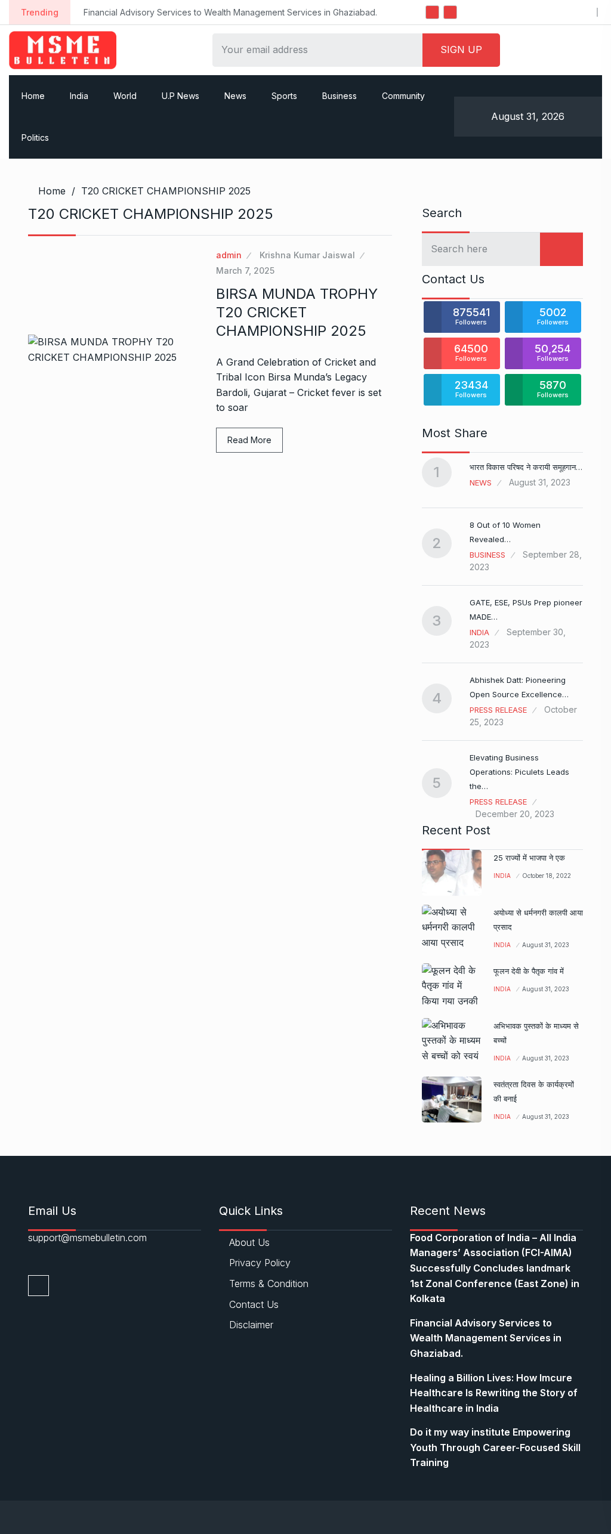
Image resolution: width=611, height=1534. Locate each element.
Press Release (498, 710)
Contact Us (254, 1304)
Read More (249, 440)
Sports (284, 96)
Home (33, 96)
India (79, 96)
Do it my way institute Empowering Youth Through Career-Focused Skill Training (495, 1447)
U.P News (180, 96)
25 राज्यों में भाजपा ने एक (529, 857)
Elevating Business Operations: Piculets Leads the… (519, 772)
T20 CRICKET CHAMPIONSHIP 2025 (166, 191)
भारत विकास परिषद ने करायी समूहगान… (526, 467)
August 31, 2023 (545, 944)
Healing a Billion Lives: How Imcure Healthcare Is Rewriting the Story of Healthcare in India (494, 1393)
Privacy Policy (260, 1263)
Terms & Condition (268, 1283)
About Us (249, 1242)
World (125, 96)
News (235, 96)
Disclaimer (251, 1325)
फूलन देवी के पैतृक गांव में (528, 971)
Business (339, 96)
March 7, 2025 (245, 270)
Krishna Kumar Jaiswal (307, 255)
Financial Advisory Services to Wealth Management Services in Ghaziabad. (230, 12)
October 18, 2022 (546, 875)
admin (229, 255)
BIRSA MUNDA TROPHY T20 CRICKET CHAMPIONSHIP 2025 (297, 312)
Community (403, 96)
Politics (35, 137)
